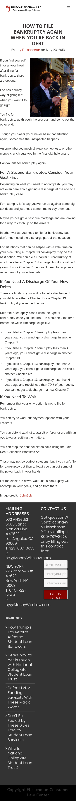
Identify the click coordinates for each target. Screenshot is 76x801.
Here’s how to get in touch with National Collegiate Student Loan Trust (20, 667)
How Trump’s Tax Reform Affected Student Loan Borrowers (20, 637)
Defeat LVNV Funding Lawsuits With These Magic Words (20, 697)
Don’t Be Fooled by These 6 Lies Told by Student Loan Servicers (20, 727)
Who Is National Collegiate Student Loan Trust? (20, 758)
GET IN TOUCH (56, 595)
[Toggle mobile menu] (68, 8)
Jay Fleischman (28, 50)
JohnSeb (26, 495)
